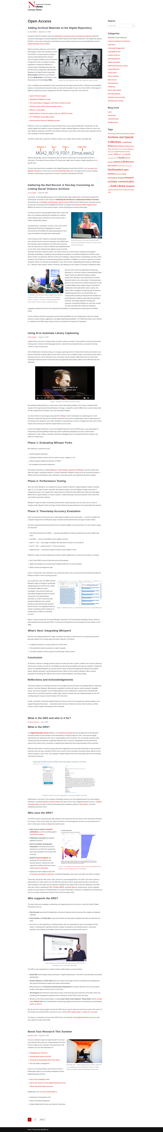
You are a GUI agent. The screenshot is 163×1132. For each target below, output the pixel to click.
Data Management (114, 59)
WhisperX (54, 470)
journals (110, 162)
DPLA (120, 154)
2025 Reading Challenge (128, 133)
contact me (86, 1012)
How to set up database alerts (39, 1079)
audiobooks (127, 142)
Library (125, 161)
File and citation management (39, 1063)
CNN (50, 887)
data (43, 838)
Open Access (112, 80)
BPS (118, 149)
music (130, 165)
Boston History (124, 146)
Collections (111, 44)
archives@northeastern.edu (64, 171)
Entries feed (112, 115)
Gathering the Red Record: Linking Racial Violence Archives (77, 199)
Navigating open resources (39, 1053)
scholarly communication (121, 181)
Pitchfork (56, 887)
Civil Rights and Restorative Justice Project (53, 202)
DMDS (116, 154)
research (129, 177)
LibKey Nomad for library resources (41, 1086)
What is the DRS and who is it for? (49, 718)
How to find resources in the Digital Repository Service (48, 1083)
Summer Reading (123, 189)
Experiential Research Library (118, 66)
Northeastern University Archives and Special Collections (73, 36)
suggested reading (113, 189)
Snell (109, 186)
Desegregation (111, 151)
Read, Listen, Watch (114, 90)
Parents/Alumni (113, 83)
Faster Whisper (63, 470)
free (126, 158)
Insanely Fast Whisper (76, 470)
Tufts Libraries (83, 804)
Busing (120, 149)
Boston (116, 146)
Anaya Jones (33, 1035)
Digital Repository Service (36, 44)
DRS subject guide (74, 1012)
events (115, 158)
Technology (131, 189)
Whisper (63, 416)
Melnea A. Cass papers (37, 110)
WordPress (44, 1129)
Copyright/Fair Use (114, 51)
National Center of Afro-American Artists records (46, 106)
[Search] (133, 26)
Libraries (117, 162)
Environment (111, 158)
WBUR (61, 887)
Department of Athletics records (40, 99)
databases (130, 149)
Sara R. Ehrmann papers (38, 96)
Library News (112, 72)
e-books (127, 154)
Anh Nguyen (33, 337)
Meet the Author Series (123, 166)
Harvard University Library (51, 802)
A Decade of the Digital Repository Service (80, 1017)
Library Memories (113, 69)
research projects (42, 858)
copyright (125, 149)
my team (94, 1012)
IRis (129, 158)
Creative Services (114, 55)
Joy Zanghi (33, 192)
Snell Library (117, 185)
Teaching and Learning (115, 101)
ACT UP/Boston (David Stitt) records (42, 117)
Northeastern (115, 169)
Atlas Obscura (72, 887)
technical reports (38, 834)
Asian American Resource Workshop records (45, 120)
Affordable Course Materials (117, 37)
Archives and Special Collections (43, 874)
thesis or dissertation (41, 868)
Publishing (111, 87)
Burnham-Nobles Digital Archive (86, 205)
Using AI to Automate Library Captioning (53, 333)
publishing (118, 174)
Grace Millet (33, 32)
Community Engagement (116, 48)
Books (111, 146)
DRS (123, 154)
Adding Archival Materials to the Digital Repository (60, 27)
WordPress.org (113, 122)
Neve (29, 1129)
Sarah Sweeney (34, 722)
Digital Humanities (114, 62)
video (109, 192)
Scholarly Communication (116, 97)
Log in (110, 112)
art (122, 142)
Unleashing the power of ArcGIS (40, 1056)
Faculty (121, 157)
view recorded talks (48, 1092)
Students (130, 186)
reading (123, 174)
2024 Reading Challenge (114, 133)
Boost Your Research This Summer (50, 1031)
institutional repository (65, 733)
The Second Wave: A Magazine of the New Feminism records (50, 103)
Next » (42, 1119)
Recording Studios (114, 94)
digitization (110, 154)
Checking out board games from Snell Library (45, 1060)
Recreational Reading (116, 178)
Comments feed (113, 119)
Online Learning (113, 76)
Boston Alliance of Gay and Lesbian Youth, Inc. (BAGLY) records (51, 113)
